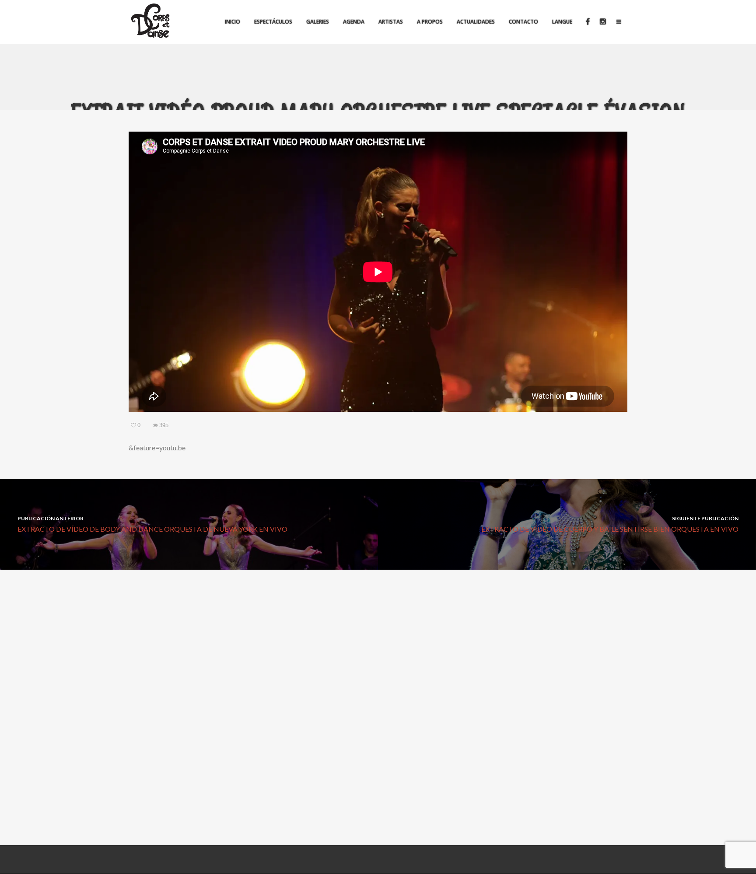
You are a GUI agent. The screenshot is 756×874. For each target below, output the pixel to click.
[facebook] (587, 22)
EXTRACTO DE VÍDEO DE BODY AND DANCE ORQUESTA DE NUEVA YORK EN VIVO (152, 524)
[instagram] (602, 22)
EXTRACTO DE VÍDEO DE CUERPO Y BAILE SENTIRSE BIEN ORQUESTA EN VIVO (609, 524)
